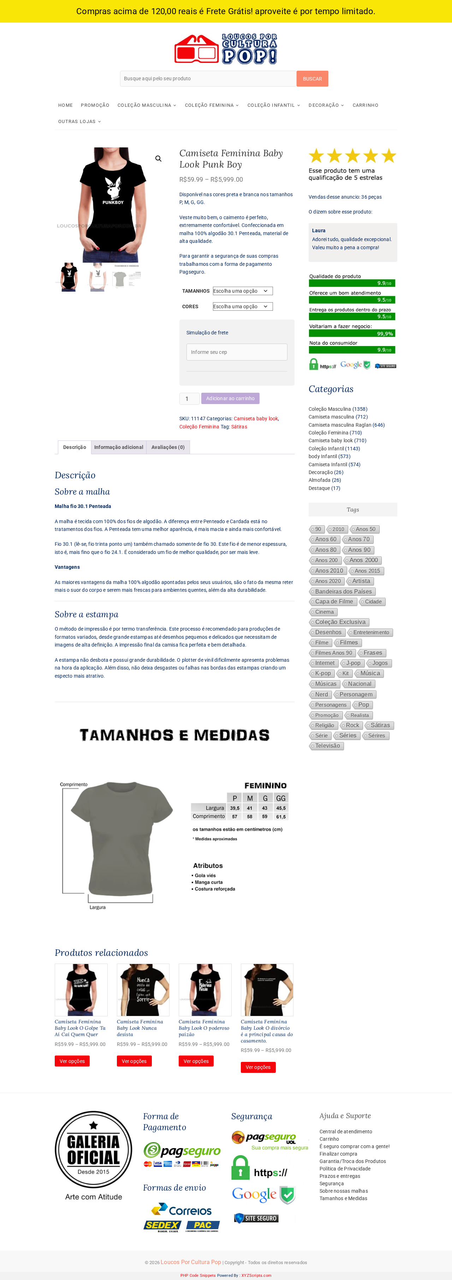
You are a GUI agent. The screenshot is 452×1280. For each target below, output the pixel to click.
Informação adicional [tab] (118, 447)
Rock (352, 725)
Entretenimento (371, 632)
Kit (346, 673)
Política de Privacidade (345, 1168)
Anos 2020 (328, 581)
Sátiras (239, 426)
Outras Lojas (77, 121)
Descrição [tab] (74, 447)
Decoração (324, 105)
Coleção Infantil (271, 105)
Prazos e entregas (340, 1176)
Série (321, 735)
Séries (348, 735)
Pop (363, 704)
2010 (338, 529)
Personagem (356, 694)
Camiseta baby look (256, 418)
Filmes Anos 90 (333, 653)
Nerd (321, 694)
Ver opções (72, 1061)
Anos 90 (359, 550)
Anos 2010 (329, 570)
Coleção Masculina (144, 105)
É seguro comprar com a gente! (355, 1146)
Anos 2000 (364, 560)
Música (370, 673)
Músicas (326, 684)
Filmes (349, 642)
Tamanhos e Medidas (344, 1198)
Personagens (331, 705)
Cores (190, 306)
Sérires (376, 735)
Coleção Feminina (209, 105)
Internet (325, 663)
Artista (361, 581)
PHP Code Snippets (198, 1275)
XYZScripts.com (257, 1275)
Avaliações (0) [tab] (168, 447)
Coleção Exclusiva (340, 622)
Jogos (380, 663)
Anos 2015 (367, 571)
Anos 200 (326, 560)
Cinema (324, 612)
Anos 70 (358, 539)
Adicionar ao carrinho (230, 398)
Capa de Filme (334, 601)
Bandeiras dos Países (343, 591)
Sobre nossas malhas (344, 1191)
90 (318, 529)
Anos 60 (326, 539)
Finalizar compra (338, 1154)
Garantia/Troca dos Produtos (353, 1161)
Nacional (359, 683)
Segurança (332, 1183)
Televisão (327, 746)
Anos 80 (326, 550)
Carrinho (366, 105)
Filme (321, 642)
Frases (373, 652)
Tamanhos (196, 291)
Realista (360, 715)
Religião (324, 725)
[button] (158, 158)
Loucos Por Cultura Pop (191, 1262)
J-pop (353, 663)
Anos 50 (365, 529)
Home (65, 105)
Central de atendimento (346, 1131)
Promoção (95, 105)
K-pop (323, 673)
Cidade (373, 601)
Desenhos (328, 632)
